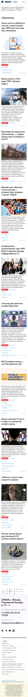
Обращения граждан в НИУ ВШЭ (9, 657)
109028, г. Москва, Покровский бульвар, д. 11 (12, 602)
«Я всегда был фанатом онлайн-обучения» (12, 304)
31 (7, 591)
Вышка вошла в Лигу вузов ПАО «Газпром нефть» (10, 81)
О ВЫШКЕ (4, 641)
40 (7, 593)
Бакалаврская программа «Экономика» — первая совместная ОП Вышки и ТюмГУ (13, 135)
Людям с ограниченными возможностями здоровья (13, 669)
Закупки (4, 654)
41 (9, 593)
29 (2, 591)
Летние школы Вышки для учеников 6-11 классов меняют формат (12, 536)
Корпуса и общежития (7, 652)
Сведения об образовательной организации (12, 667)
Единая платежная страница (8, 671)
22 (7, 589)
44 (14, 593)
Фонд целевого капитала (7, 659)
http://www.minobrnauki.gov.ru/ (9, 680)
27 (19, 589)
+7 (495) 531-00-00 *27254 (10, 614)
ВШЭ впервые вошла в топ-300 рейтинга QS (11, 362)
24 (12, 589)
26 (17, 589)
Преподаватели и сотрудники (8, 650)
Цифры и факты (5, 643)
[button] (11, 639)
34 (14, 591)
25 (14, 589)
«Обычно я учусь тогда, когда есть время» (12, 478)
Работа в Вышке (5, 674)
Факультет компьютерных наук (9, 10)
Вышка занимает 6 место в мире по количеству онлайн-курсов (12, 421)
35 (17, 591)
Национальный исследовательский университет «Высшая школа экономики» (12, 8)
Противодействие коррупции (8, 661)
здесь (22, 688)
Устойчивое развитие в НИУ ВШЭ (9, 648)
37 (22, 591)
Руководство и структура (7, 645)
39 (5, 593)
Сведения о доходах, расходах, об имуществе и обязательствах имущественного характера (13, 664)
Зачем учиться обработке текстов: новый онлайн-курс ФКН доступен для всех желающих (13, 27)
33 (12, 591)
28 (21, 589)
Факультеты (19, 8)
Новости (20, 10)
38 (2, 593)
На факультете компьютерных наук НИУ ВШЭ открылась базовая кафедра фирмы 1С (13, 250)
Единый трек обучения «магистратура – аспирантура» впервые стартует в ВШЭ (12, 191)
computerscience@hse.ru (12, 622)
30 (5, 591)
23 (9, 589)
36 (19, 591)
